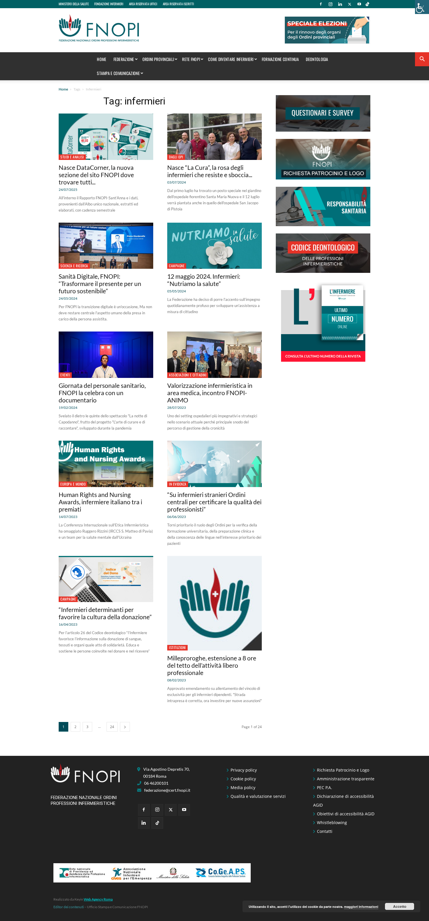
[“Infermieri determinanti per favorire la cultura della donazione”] (106, 579)
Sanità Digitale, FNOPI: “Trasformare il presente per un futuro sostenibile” (100, 283)
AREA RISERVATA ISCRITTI (178, 3)
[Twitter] (349, 4)
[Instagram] (330, 4)
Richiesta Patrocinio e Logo (343, 770)
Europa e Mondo (73, 484)
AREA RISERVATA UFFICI (143, 3)
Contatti (324, 831)
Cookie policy (243, 779)
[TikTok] (367, 4)
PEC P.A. (324, 787)
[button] (422, 59)
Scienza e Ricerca (74, 265)
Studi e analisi (72, 156)
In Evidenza (177, 484)
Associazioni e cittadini (187, 374)
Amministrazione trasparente (345, 779)
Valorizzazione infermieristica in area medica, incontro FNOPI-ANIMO (209, 393)
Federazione (124, 59)
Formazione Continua (280, 59)
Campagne (176, 265)
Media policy (243, 787)
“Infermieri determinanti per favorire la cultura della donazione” (105, 613)
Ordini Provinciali (158, 59)
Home (101, 59)
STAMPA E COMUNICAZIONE (118, 73)
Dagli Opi (176, 156)
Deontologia (317, 59)
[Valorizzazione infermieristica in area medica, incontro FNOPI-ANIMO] (214, 355)
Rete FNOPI (191, 59)
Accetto (399, 906)
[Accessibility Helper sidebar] (422, 7)
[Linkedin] (340, 4)
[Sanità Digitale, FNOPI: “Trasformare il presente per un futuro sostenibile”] (106, 246)
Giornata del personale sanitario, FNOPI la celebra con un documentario (102, 393)
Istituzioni (177, 647)
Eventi (65, 374)
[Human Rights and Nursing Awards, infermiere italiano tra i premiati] (106, 464)
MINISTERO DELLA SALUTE (74, 3)
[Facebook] (320, 4)
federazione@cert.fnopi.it (167, 790)
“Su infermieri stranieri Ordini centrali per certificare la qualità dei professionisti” (214, 502)
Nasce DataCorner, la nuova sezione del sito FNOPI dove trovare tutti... (96, 175)
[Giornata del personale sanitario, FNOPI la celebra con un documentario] (106, 355)
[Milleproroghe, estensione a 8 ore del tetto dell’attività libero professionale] (214, 603)
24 (112, 726)
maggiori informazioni (361, 906)
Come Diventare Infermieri (231, 59)
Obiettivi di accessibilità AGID (345, 814)
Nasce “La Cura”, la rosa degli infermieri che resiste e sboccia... (209, 171)
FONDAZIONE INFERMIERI (108, 3)
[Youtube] (359, 4)
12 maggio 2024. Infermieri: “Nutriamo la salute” (203, 280)
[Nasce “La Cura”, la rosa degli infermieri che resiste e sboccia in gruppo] (214, 137)
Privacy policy (244, 770)
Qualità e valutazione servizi (258, 796)
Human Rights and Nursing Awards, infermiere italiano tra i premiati (100, 502)
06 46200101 (156, 783)
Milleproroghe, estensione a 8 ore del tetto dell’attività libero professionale (211, 665)
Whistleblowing (332, 822)
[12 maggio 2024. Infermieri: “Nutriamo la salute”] (214, 246)
